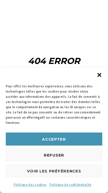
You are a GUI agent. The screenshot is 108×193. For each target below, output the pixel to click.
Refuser (54, 155)
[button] (99, 75)
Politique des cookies (30, 184)
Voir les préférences (54, 171)
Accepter (54, 139)
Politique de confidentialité (71, 184)
